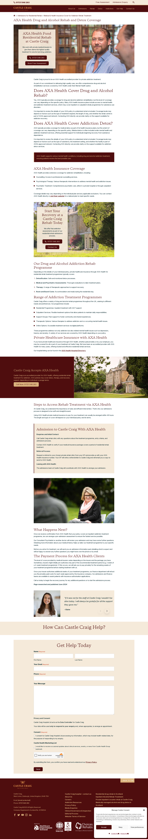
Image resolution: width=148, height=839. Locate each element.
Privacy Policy (125, 833)
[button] (144, 810)
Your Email (41, 664)
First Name (37, 660)
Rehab (92, 9)
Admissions (82, 9)
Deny (120, 827)
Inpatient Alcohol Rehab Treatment (109, 797)
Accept (103, 827)
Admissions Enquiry (120, 2)
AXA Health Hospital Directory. (74, 351)
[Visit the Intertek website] (64, 832)
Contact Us (130, 9)
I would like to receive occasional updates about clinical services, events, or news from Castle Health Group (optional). (72, 747)
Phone (40, 674)
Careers (68, 800)
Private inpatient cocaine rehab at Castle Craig (114, 800)
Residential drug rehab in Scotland (109, 794)
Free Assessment (102, 2)
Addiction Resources (73, 802)
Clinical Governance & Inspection (78, 811)
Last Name (78, 660)
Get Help (120, 9)
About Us (71, 9)
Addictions (109, 9)
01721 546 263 (38, 58)
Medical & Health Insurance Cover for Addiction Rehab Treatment (67, 16)
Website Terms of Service (75, 816)
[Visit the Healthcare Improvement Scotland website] (43, 830)
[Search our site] (133, 2)
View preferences (137, 827)
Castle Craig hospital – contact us (78, 794)
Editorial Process (71, 814)
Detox (100, 9)
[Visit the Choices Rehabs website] (84, 831)
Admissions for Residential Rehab (30, 16)
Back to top (128, 780)
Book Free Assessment (37, 63)
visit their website (57, 196)
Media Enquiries (71, 808)
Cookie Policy (115, 833)
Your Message (39, 684)
